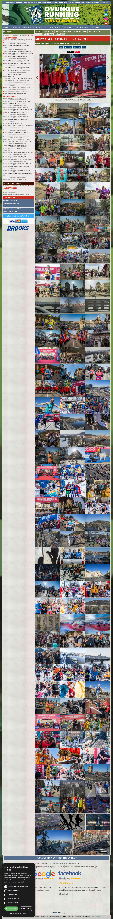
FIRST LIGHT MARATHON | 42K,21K (18, 98)
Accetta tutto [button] (11, 908)
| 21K (20, 53)
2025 (61, 47)
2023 (65, 47)
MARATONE (48, 31)
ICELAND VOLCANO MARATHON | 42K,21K (20, 159)
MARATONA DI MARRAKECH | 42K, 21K (19, 101)
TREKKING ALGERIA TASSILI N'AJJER (18, 194)
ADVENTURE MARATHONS (55, 34)
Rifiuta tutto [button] (26, 908)
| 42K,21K (17, 103)
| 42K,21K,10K (20, 40)
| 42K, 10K (18, 60)
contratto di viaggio (61, 27)
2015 (79, 47)
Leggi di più (20, 882)
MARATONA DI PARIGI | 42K (16, 123)
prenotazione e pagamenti (35, 27)
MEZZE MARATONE (64, 31)
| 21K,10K (20, 109)
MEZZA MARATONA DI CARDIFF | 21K (18, 166)
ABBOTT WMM (80, 31)
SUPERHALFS (94, 31)
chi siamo (15, 27)
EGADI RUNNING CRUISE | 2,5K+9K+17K (19, 51)
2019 (74, 47)
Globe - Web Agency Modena (56, 917)
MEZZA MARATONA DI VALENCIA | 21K (19, 170)
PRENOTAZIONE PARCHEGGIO (12, 206)
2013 (83, 47)
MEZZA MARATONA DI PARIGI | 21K (18, 107)
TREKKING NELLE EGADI (15, 190)
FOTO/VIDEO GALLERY (10, 211)
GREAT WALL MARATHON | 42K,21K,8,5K (19, 141)
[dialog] (18, 890)
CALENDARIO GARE (9, 197)
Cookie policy (96, 916)
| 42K (18, 56)
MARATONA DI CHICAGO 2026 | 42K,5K (19, 70)
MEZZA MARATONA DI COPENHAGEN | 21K (20, 163)
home (5, 27)
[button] (53, 912)
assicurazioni (81, 27)
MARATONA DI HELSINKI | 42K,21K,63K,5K (20, 139)
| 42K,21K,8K (19, 67)
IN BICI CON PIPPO (13, 192)
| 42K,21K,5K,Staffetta (20, 125)
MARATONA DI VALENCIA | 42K (17, 93)
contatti (94, 27)
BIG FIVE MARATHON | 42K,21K (17, 156)
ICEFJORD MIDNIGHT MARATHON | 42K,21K (20, 152)
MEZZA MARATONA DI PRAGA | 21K (18, 116)
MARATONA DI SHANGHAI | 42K (17, 179)
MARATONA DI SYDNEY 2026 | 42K (18, 42)
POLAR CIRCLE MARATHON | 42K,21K (18, 80)
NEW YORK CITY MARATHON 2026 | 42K (19, 87)
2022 (70, 47)
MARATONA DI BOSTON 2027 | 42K (17, 129)
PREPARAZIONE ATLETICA (11, 203)
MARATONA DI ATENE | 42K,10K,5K (18, 91)
